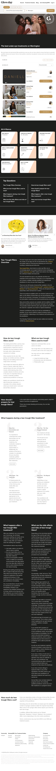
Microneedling (17, 735)
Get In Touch (45, 737)
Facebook (10, 735)
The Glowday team (46, 746)
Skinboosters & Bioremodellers (34, 737)
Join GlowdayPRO (45, 2)
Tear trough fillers (24, 268)
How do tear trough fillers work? (41, 185)
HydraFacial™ (17, 745)
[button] (14, 76)
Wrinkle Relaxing (32, 735)
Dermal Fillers (17, 737)
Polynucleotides (31, 740)
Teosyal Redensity (33, 289)
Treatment (6, 7)
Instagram (3, 735)
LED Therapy (31, 743)
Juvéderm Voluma (48, 287)
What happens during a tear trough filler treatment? (14, 195)
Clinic (19, 7)
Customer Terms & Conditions (48, 743)
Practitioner (13, 7)
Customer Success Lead (47, 748)
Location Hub (45, 745)
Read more (12, 464)
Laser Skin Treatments (19, 742)
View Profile (46, 81)
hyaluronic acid (28, 272)
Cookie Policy (45, 740)
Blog (37, 2)
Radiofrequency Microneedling (21, 743)
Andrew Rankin (30, 321)
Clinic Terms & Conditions (48, 742)
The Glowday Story (46, 735)
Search (22, 2)
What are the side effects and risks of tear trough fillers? (14, 200)
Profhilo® (16, 738)
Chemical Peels (31, 738)
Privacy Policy (45, 738)
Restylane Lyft (38, 287)
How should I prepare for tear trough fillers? (40, 189)
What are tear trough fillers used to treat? (14, 189)
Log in (52, 2)
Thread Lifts (31, 742)
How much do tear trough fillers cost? (41, 200)
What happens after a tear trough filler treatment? (41, 195)
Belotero (22, 289)
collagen (50, 261)
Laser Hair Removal (18, 740)
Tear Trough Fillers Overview (12, 185)
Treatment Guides (30, 2)
